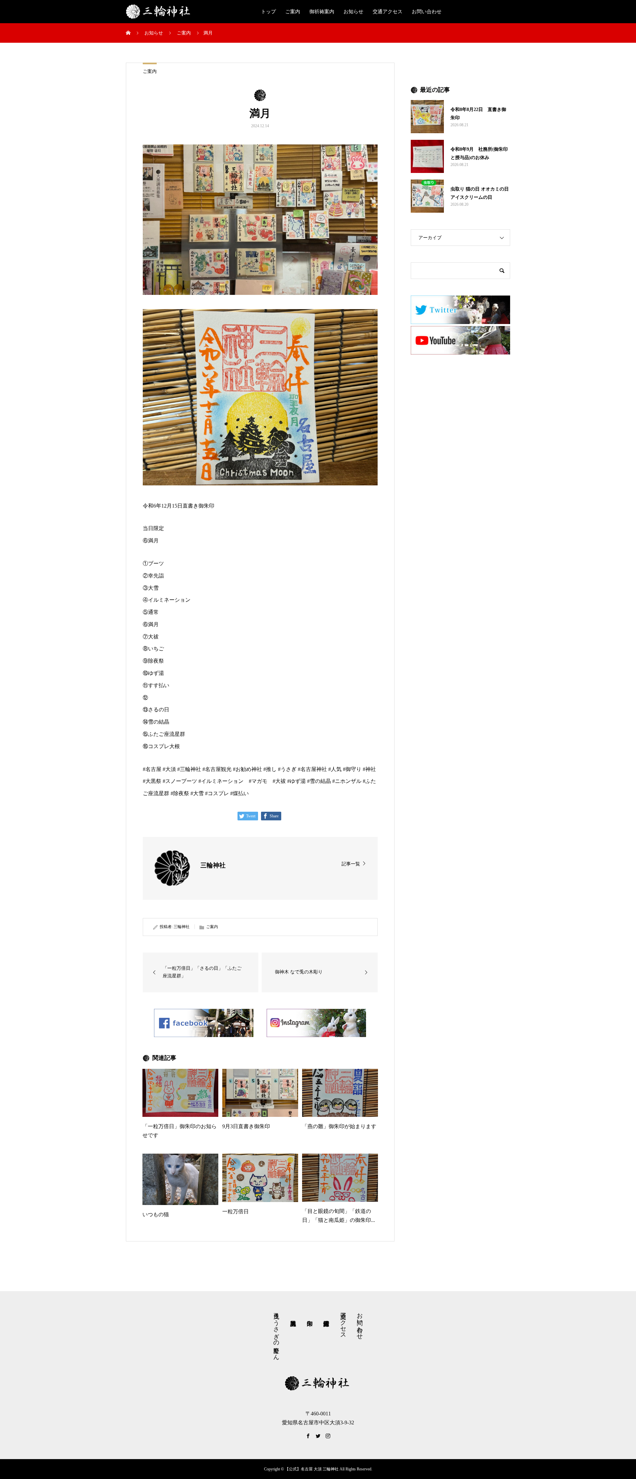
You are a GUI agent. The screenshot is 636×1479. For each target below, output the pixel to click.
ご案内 (292, 11)
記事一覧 (351, 863)
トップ (268, 11)
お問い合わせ (427, 11)
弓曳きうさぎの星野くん (276, 1333)
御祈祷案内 (321, 11)
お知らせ (353, 11)
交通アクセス (387, 11)
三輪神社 (181, 926)
